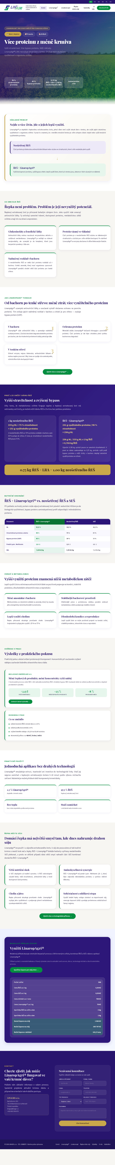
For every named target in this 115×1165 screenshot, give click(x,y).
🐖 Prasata (29, 34)
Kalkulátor (107, 1144)
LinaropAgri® (65, 1144)
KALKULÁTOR (103, 8)
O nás (93, 8)
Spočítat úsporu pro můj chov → (26, 970)
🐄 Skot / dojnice (13, 34)
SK (95, 2)
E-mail (61, 1088)
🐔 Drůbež (42, 34)
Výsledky (87, 8)
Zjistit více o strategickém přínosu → (57, 916)
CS (91, 2)
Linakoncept (65, 8)
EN (99, 2)
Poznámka (62, 1106)
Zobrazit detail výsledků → (20, 702)
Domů (43, 8)
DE (103, 2)
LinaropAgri (53, 8)
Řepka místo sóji (75, 8)
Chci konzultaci (82, 1123)
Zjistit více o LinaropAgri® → (58, 372)
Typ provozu (63, 1097)
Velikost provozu (89, 1097)
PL (106, 2)
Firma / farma (87, 1079)
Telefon (86, 1088)
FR (110, 2)
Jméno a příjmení (65, 1079)
